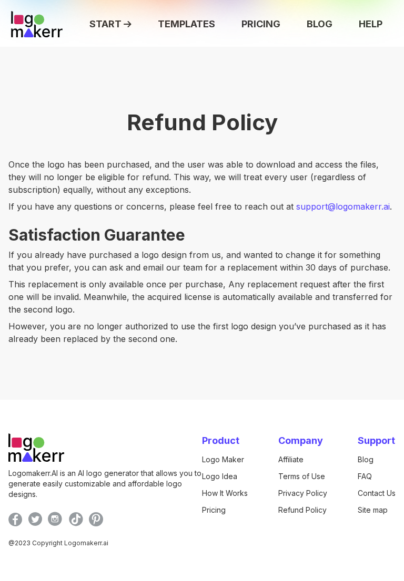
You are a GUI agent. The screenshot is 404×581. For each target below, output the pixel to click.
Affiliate (291, 459)
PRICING (260, 23)
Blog (365, 459)
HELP (370, 23)
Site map (373, 509)
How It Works (225, 493)
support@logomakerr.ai (343, 206)
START (105, 23)
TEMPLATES (186, 23)
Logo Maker (223, 459)
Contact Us (377, 493)
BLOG (319, 23)
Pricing (214, 509)
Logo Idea (219, 476)
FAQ (365, 476)
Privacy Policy (302, 493)
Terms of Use (301, 476)
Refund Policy (302, 509)
